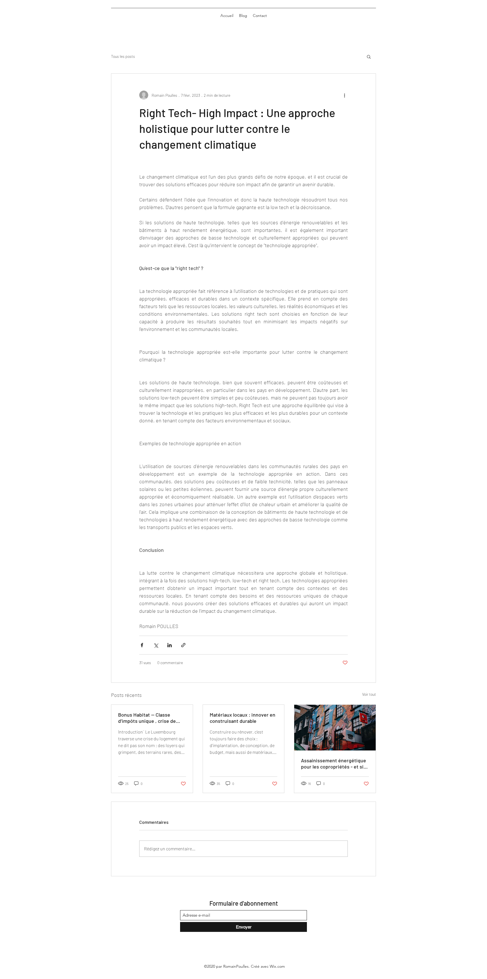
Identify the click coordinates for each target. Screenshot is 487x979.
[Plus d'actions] (344, 95)
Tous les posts (123, 56)
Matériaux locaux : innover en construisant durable (242, 718)
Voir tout (369, 694)
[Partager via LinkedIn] (169, 645)
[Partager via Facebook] (142, 645)
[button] (368, 56)
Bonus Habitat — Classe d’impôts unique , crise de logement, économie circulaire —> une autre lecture (147, 718)
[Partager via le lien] (183, 645)
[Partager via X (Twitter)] (155, 645)
